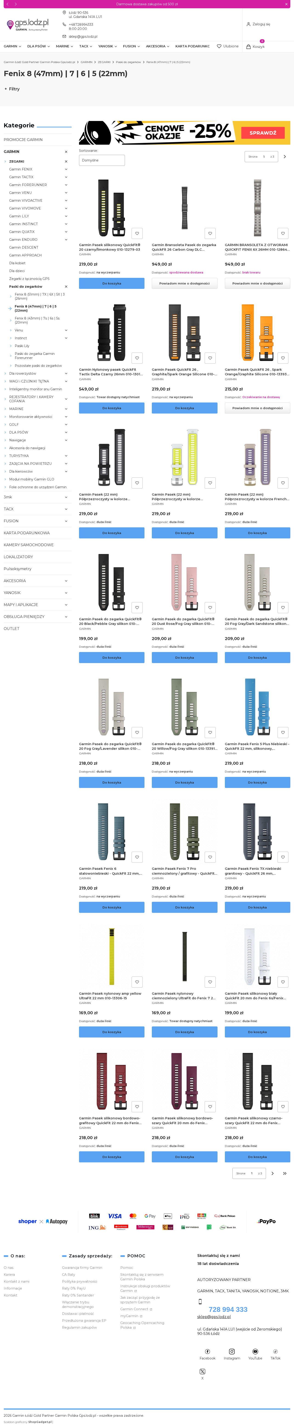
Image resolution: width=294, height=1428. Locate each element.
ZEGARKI (104, 62)
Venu (19, 330)
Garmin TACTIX (21, 177)
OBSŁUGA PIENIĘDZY (24, 617)
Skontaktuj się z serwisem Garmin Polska (142, 1277)
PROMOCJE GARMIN (23, 140)
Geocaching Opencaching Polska (142, 1325)
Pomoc (126, 1268)
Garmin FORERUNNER (28, 185)
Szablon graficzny (28, 1422)
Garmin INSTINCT (23, 224)
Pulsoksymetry (17, 569)
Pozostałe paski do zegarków (38, 366)
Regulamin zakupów (79, 1327)
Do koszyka (111, 283)
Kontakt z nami (16, 1281)
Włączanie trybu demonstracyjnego (78, 1304)
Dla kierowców (21, 471)
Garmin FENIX (20, 169)
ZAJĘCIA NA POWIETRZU (30, 464)
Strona (253, 156)
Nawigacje (17, 440)
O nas (8, 1268)
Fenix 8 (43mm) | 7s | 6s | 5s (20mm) (37, 320)
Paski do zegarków (128, 62)
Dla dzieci (17, 271)
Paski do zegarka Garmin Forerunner (35, 356)
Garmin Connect (134, 1309)
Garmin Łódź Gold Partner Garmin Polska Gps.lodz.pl (39, 62)
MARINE (16, 409)
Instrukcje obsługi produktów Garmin (145, 1288)
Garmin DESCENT (23, 247)
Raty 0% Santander (78, 1295)
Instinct (21, 338)
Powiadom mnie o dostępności (184, 283)
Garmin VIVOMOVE (25, 208)
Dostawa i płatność (78, 1314)
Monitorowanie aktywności (30, 417)
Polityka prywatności (79, 1281)
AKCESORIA (15, 581)
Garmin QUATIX (21, 232)
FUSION (11, 521)
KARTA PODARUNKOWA (27, 533)
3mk (8, 497)
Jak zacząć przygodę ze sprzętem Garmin (140, 1300)
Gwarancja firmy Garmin (82, 1268)
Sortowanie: (88, 151)
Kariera (9, 1275)
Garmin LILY (19, 216)
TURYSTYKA (19, 456)
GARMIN (86, 62)
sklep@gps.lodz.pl (83, 36)
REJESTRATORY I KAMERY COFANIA (31, 399)
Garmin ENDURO (23, 240)
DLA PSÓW (18, 432)
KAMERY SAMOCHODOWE (29, 545)
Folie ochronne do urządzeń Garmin (38, 487)
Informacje (13, 1288)
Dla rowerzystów (22, 373)
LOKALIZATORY (18, 557)
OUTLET (12, 628)
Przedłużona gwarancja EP (84, 1321)
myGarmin (129, 1316)
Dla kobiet (17, 263)
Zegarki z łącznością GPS (29, 279)
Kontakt (10, 1295)
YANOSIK (12, 593)
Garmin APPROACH (25, 255)
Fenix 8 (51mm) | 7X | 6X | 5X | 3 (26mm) (40, 296)
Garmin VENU (20, 193)
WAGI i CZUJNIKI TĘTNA (29, 381)
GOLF (14, 424)
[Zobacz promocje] (184, 133)
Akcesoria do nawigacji (27, 448)
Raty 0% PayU (73, 1288)
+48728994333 (81, 25)
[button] (286, 4)
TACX (9, 509)
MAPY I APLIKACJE (21, 605)
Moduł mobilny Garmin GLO (31, 479)
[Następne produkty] (272, 1173)
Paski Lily (22, 346)
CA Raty (68, 1275)
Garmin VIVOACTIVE (25, 200)
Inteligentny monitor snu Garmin (35, 389)
